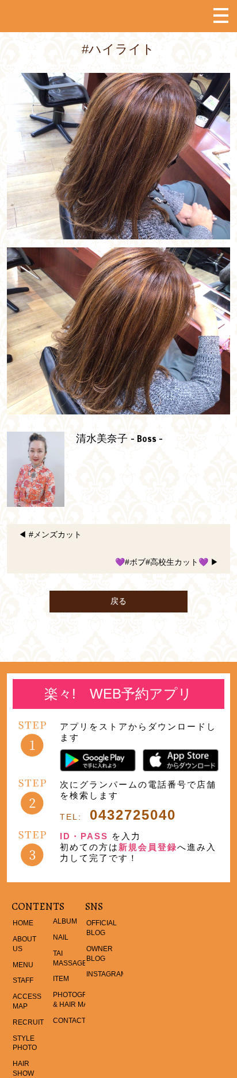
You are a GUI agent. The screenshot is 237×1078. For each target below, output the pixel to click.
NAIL (60, 937)
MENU (23, 965)
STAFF (23, 980)
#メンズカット (55, 534)
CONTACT (69, 1021)
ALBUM (65, 921)
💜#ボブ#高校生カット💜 (161, 562)
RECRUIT (28, 1022)
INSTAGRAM (106, 974)
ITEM (61, 979)
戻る (118, 601)
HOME (23, 923)
